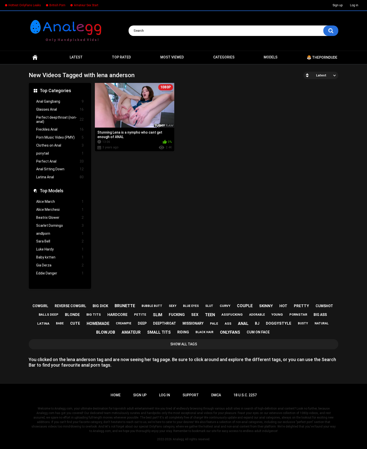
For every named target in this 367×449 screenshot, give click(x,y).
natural (322, 323)
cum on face (258, 332)
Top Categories (55, 90)
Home (35, 57)
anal (243, 323)
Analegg (178, 439)
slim (157, 314)
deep (142, 323)
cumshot (324, 306)
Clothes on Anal (60, 145)
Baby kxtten (60, 257)
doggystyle (278, 323)
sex (194, 314)
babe (60, 323)
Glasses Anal (60, 109)
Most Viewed (172, 57)
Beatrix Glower (60, 218)
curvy (225, 306)
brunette (125, 305)
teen (210, 314)
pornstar (298, 314)
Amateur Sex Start (86, 5)
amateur (131, 332)
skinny (266, 306)
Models (270, 57)
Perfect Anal (60, 161)
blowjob (105, 332)
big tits (93, 314)
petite (140, 314)
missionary (193, 323)
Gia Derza (60, 265)
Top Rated (121, 57)
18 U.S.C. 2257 (245, 395)
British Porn (57, 5)
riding (183, 332)
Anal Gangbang (60, 101)
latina (43, 323)
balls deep (48, 314)
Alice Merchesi (60, 210)
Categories (223, 57)
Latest (76, 57)
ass (228, 323)
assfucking (232, 314)
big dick (100, 306)
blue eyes (191, 306)
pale (214, 323)
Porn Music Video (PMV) (60, 137)
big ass (320, 315)
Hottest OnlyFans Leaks (24, 5)
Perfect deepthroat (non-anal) (60, 119)
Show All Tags (183, 344)
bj (257, 323)
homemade (98, 323)
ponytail (60, 153)
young (277, 314)
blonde (72, 314)
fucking (177, 314)
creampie (123, 323)
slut (209, 306)
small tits (159, 332)
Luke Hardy (60, 249)
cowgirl (40, 306)
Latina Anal (60, 177)
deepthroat (164, 323)
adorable (257, 314)
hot (283, 306)
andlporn (60, 233)
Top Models (51, 190)
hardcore (117, 314)
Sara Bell (60, 241)
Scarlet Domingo (60, 225)
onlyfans (230, 332)
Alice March (60, 202)
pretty (301, 306)
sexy (173, 306)
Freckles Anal (60, 129)
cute (75, 323)
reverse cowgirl (70, 306)
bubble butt (152, 306)
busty (303, 323)
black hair (204, 332)
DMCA (216, 395)
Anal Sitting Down (60, 169)
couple (245, 305)
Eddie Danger (60, 273)
